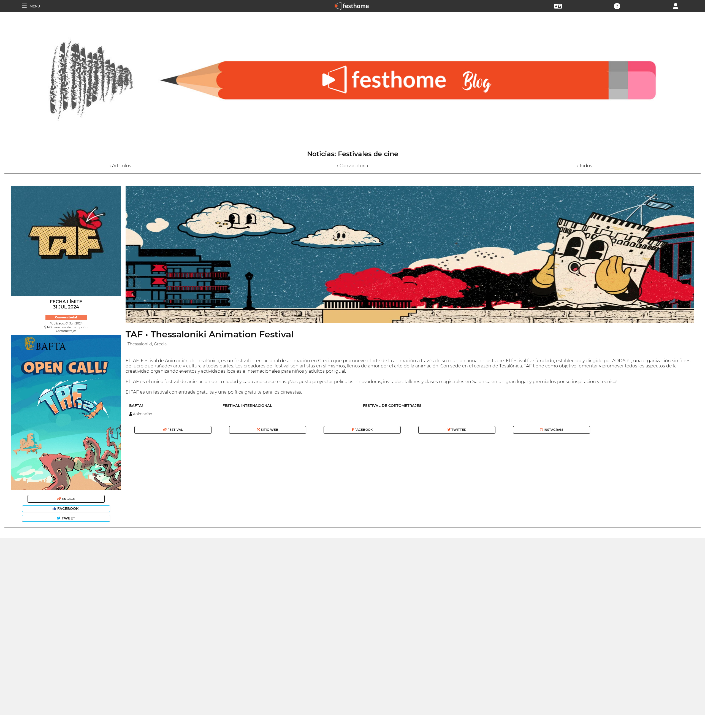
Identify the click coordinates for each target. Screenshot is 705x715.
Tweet (68, 518)
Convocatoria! (66, 317)
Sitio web (269, 430)
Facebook (68, 509)
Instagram (553, 430)
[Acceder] (675, 6)
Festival (175, 430)
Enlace (68, 499)
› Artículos (120, 165)
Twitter (458, 430)
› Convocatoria (352, 165)
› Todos (584, 165)
